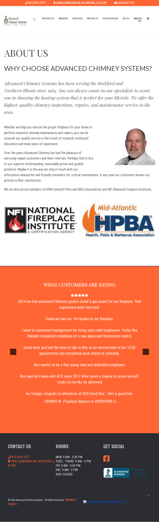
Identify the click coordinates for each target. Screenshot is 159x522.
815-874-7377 (37, 3)
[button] (34, 20)
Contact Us (125, 3)
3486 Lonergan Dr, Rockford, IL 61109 (81, 3)
